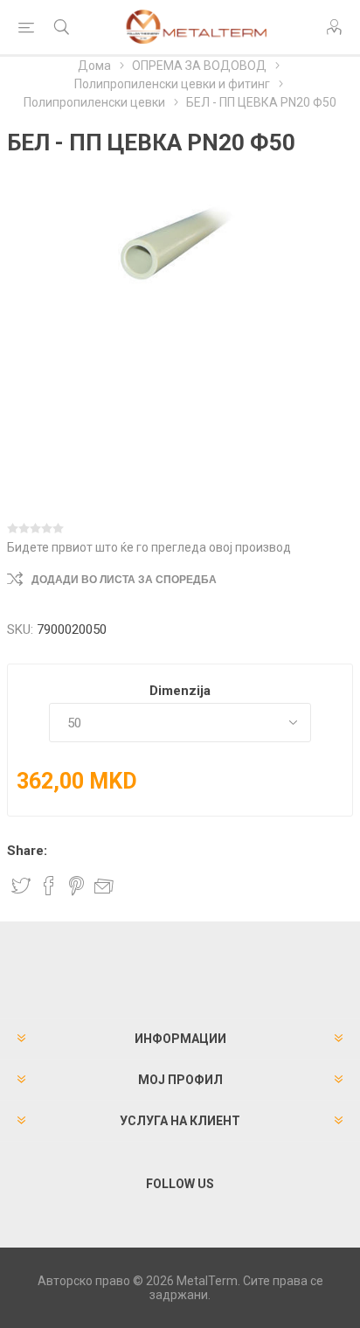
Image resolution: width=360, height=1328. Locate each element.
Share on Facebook (49, 885)
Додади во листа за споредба (124, 580)
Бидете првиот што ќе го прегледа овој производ (149, 547)
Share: (27, 851)
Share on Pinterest (76, 885)
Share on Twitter (21, 885)
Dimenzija (180, 691)
